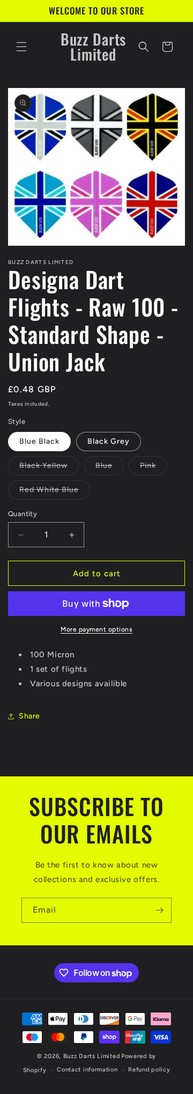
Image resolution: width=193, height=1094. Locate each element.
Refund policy (149, 1069)
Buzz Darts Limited (91, 1056)
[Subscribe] (159, 910)
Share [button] (29, 716)
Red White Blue (54, 492)
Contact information (87, 1069)
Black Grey (108, 441)
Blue (109, 467)
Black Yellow (49, 467)
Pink (153, 467)
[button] (21, 46)
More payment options (96, 629)
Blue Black (39, 441)
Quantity (22, 514)
